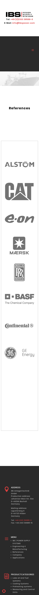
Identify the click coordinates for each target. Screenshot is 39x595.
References (18, 552)
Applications (18, 558)
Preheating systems (22, 586)
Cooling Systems (21, 584)
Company (17, 555)
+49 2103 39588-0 (23, 520)
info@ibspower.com (23, 23)
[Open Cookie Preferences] (4, 592)
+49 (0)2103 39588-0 (22, 19)
